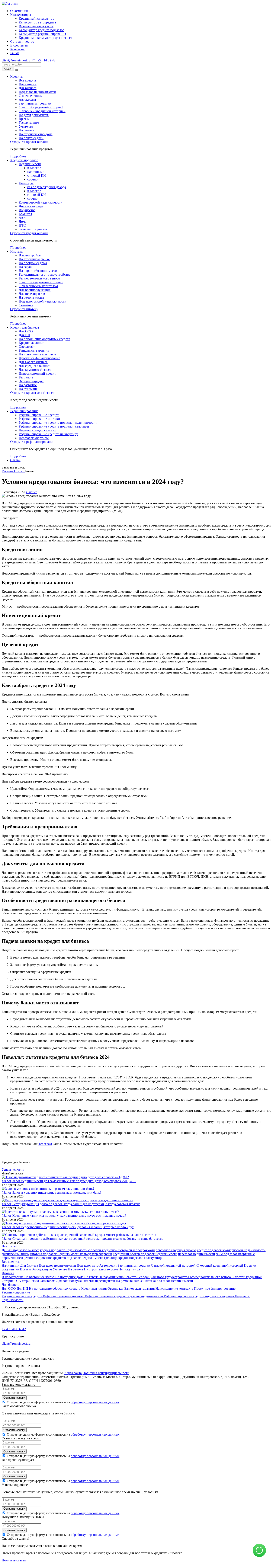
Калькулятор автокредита (37, 22)
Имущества (27, 210)
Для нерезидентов (32, 293)
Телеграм (45, 1144)
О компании (19, 11)
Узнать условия (13, 1169)
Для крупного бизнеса (35, 369)
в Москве (34, 168)
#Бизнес (31, 492)
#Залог (7, 1181)
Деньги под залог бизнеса (20, 1250)
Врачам (24, 119)
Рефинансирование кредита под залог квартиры (54, 426)
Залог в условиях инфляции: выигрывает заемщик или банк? (57, 1192)
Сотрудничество (22, 41)
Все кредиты (28, 80)
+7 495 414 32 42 (43, 60)
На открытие (28, 389)
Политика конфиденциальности (106, 1373)
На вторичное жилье (39, 1277)
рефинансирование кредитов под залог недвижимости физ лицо (71, 1258)
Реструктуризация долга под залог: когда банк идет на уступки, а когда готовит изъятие (76, 1204)
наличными (35, 171)
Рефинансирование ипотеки (39, 418)
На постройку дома (33, 263)
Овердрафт (27, 346)
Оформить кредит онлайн (29, 142)
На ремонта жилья (129, 1281)
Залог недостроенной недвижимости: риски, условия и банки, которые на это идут (73, 1227)
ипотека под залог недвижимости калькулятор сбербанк (71, 1254)
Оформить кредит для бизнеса (32, 392)
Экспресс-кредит (31, 381)
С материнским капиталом (38, 286)
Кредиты (16, 76)
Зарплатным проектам (35, 103)
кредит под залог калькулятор (140, 1258)
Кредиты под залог (24, 160)
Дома (22, 221)
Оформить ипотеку (24, 309)
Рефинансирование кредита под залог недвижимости (58, 422)
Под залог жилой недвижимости (42, 301)
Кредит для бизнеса (24, 327)
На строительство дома (35, 134)
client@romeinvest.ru (16, 60)
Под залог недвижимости (37, 92)
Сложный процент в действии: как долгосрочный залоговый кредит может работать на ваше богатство (87, 1238)
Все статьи (9, 1246)
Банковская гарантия (34, 350)
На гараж (25, 267)
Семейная (26, 305)
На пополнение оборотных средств (44, 339)
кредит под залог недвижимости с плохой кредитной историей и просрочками (97, 1250)
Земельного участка (33, 229)
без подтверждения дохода (46, 187)
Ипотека (16, 251)
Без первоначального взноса (39, 278)
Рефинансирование (24, 411)
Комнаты (25, 214)
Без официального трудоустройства (44, 274)
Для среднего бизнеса (34, 366)
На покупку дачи (31, 138)
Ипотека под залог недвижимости (168, 1281)
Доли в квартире (31, 206)
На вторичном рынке (34, 259)
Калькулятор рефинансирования (42, 34)
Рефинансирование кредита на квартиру (48, 434)
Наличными (27, 84)
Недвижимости (30, 164)
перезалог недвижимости (196, 1254)
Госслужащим (29, 122)
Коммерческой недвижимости (40, 202)
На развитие (28, 385)
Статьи (15, 460)
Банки (14, 53)
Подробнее (18, 156)
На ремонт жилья (31, 297)
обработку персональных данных (95, 1402)
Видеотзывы (19, 45)
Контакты (17, 49)
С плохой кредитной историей (41, 107)
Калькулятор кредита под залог (41, 30)
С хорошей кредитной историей (42, 111)
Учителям (26, 126)
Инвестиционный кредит (37, 373)
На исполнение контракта (38, 354)
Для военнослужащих (35, 290)
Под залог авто (88, 1265)
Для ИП (24, 335)
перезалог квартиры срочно (176, 1250)
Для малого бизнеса (33, 362)
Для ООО (26, 331)
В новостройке (30, 255)
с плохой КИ (36, 175)
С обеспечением (30, 95)
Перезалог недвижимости (37, 430)
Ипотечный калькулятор (36, 26)
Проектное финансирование (39, 358)
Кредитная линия (31, 343)
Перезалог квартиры (34, 438)
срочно (32, 179)
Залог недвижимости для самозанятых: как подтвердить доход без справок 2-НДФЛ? (74, 1181)
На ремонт (26, 130)
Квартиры (26, 183)
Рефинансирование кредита (39, 415)
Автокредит (27, 99)
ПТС (22, 225)
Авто (22, 218)
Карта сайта (73, 1373)
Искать (7, 69)
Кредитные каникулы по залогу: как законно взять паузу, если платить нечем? (69, 1215)
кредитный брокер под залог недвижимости (145, 1254)
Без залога (26, 377)
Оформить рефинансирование (32, 442)
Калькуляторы (20, 14)
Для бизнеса (27, 88)
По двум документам (34, 115)
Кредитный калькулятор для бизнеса (45, 37)
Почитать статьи (14, 1560)
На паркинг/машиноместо (38, 270)
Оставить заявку (14, 1397)
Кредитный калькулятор (36, 18)
